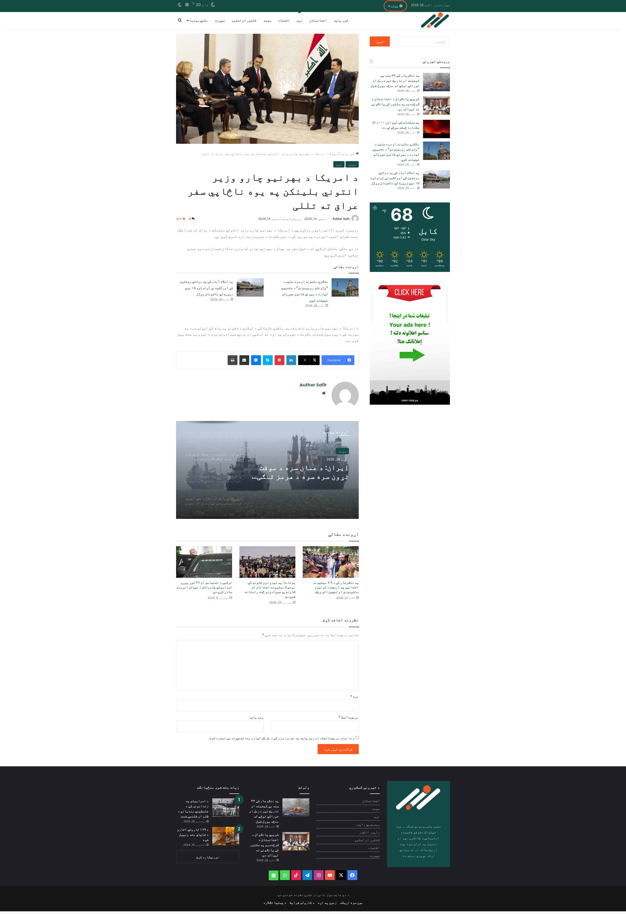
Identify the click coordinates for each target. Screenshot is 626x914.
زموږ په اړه (327, 902)
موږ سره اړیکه (351, 902)
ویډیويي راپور (367, 824)
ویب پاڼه (256, 717)
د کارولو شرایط (302, 902)
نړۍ (299, 20)
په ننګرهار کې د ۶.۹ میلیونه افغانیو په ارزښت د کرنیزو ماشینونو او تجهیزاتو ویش (336, 587)
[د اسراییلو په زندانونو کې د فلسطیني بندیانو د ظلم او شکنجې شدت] (225, 807)
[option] (267, 470)
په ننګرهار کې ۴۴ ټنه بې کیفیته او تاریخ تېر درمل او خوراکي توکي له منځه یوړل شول (395, 80)
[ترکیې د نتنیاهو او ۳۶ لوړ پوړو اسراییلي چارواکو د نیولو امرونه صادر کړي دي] (204, 562)
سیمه (267, 20)
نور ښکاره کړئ (207, 857)
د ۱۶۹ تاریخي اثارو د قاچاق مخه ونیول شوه (193, 834)
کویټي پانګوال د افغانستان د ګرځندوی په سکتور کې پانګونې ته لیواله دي (395, 103)
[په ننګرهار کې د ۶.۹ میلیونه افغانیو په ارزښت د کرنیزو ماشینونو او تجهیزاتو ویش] (331, 562)
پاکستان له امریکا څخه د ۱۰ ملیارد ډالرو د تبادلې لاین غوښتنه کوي (301, 472)
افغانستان (318, 20)
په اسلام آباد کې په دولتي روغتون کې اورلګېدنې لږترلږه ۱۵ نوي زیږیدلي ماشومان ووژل (206, 287)
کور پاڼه (341, 20)
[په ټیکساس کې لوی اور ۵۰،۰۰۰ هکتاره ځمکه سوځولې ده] (436, 129)
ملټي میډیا (199, 20)
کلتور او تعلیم (244, 20)
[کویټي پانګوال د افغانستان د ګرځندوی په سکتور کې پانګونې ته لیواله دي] (436, 105)
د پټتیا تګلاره (274, 902)
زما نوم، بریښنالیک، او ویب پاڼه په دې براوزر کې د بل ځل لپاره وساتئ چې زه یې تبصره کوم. (282, 738)
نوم (354, 696)
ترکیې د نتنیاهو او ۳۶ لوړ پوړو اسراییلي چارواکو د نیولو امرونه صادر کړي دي (204, 587)
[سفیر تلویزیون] (435, 20)
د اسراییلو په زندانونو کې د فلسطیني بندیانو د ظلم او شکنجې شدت (193, 808)
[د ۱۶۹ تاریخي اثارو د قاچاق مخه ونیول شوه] (225, 836)
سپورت (220, 20)
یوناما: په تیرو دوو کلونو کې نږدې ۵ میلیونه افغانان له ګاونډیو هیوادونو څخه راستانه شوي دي (269, 589)
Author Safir (341, 219)
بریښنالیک (349, 717)
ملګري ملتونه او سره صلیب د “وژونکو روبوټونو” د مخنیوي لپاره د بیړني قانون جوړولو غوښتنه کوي (396, 152)
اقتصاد (284, 20)
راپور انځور (369, 832)
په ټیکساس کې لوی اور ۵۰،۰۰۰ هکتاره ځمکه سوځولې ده (396, 125)
